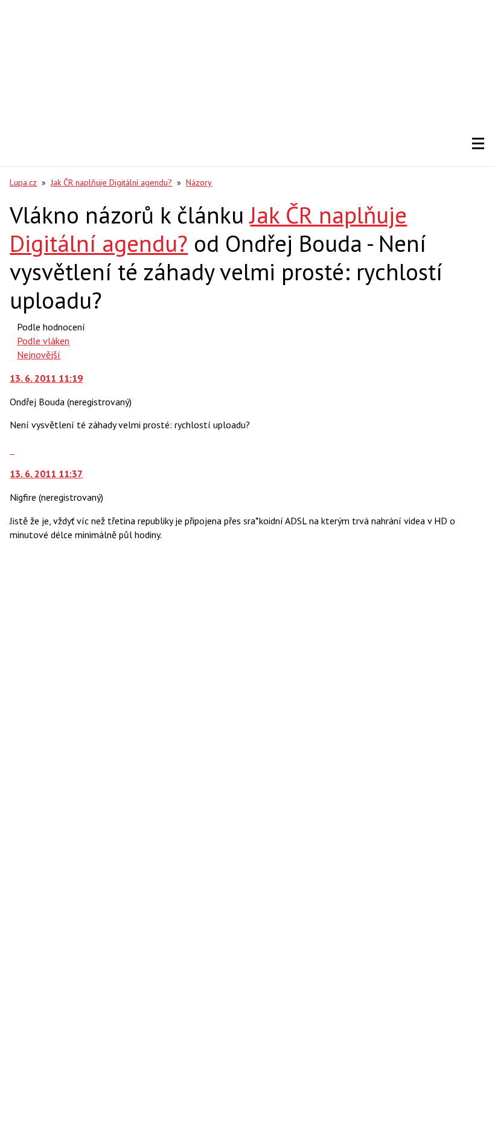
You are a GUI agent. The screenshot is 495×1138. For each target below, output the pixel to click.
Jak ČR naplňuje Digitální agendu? (111, 182)
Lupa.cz (23, 182)
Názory (199, 182)
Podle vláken (43, 341)
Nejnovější (38, 355)
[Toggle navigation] (478, 144)
